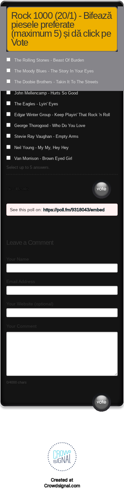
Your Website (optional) (29, 303)
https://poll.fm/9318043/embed (74, 209)
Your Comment (21, 326)
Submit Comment (101, 402)
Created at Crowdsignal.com (62, 482)
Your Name (17, 259)
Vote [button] (101, 189)
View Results (17, 189)
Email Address (20, 281)
